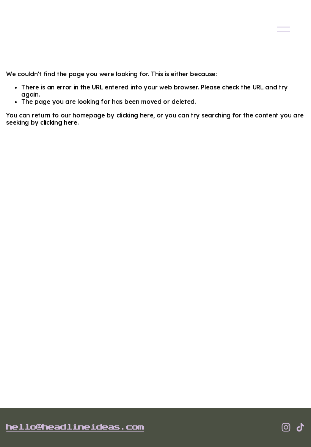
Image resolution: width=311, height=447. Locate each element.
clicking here (135, 115)
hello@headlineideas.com (75, 427)
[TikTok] (300, 427)
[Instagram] (286, 427)
